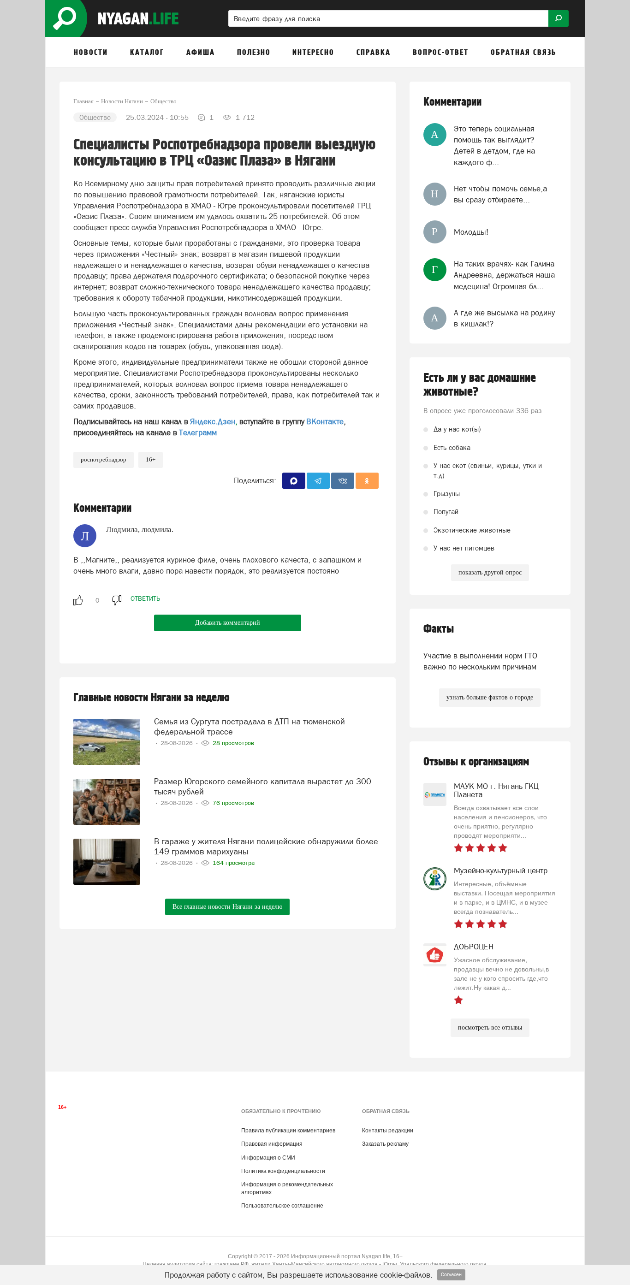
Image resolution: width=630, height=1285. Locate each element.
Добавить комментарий (227, 622)
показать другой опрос (490, 572)
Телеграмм (198, 432)
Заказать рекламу (385, 1144)
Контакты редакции (387, 1130)
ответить (145, 598)
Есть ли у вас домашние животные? (479, 385)
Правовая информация (272, 1144)
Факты (438, 629)
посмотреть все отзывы (490, 1027)
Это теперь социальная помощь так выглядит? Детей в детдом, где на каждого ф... (494, 145)
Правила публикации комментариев (288, 1130)
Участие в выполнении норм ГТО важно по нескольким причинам (480, 661)
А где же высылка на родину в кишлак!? (504, 318)
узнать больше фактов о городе (489, 697)
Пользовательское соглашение (282, 1205)
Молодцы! (471, 232)
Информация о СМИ (268, 1158)
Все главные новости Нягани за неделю (227, 906)
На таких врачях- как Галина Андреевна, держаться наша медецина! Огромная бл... (504, 275)
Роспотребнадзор (103, 459)
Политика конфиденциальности (283, 1171)
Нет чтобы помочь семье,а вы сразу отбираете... (500, 194)
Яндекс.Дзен (212, 421)
